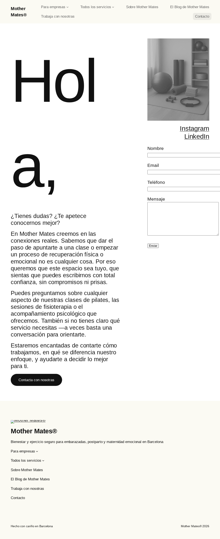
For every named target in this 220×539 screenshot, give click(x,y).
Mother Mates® (34, 431)
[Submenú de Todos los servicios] (113, 7)
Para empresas (53, 7)
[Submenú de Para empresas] (67, 7)
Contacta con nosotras (36, 380)
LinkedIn (196, 136)
